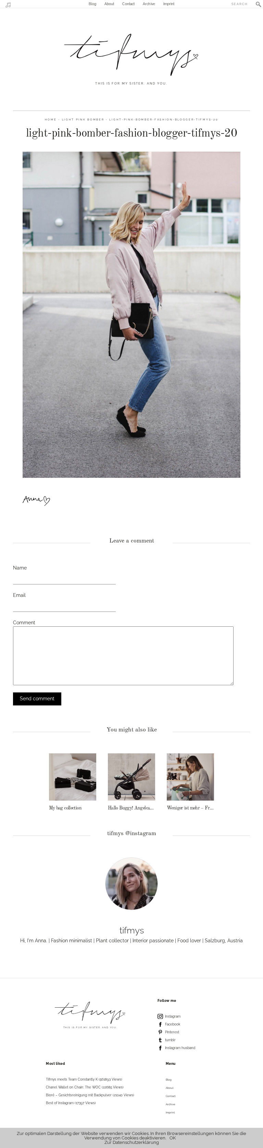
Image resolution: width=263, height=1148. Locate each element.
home (51, 119)
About (109, 4)
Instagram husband (180, 1048)
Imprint (169, 4)
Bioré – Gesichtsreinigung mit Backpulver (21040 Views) (90, 1095)
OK (173, 1137)
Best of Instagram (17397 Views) (71, 1103)
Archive (149, 4)
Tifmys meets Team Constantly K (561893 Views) (84, 1079)
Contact (128, 4)
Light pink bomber (83, 119)
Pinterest (172, 1032)
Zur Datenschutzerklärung (131, 1142)
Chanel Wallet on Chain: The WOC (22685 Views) (85, 1087)
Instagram (172, 1016)
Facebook (172, 1024)
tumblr (170, 1040)
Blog (92, 4)
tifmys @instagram (131, 834)
